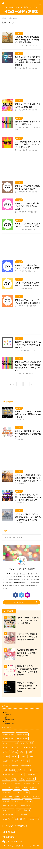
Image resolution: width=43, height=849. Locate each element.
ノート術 (22, 770)
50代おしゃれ (23, 739)
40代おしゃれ (9, 739)
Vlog (15, 752)
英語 (14, 756)
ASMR (6, 756)
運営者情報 (10, 837)
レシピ (23, 756)
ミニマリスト (16, 747)
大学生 (27, 783)
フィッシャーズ (23, 814)
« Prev (12, 384)
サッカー (27, 797)
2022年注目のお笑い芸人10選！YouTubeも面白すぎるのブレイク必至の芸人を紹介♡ (28, 497)
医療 (25, 788)
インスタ (18, 792)
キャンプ (32, 779)
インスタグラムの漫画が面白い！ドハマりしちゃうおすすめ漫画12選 (27, 637)
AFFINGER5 (35, 846)
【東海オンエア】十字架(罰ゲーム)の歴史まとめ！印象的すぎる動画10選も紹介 (27, 39)
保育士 (34, 788)
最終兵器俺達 (20, 819)
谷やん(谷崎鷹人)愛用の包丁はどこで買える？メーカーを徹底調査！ (28, 620)
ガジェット (8, 783)
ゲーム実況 (8, 797)
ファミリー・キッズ (11, 743)
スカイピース (8, 810)
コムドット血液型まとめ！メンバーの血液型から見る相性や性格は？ (28, 434)
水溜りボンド (8, 814)
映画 (17, 788)
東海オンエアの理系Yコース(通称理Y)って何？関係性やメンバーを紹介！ (28, 414)
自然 (14, 779)
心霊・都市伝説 (32, 774)
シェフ (15, 761)
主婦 (5, 747)
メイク (6, 752)
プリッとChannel (24, 810)
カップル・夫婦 (27, 743)
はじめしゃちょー (10, 806)
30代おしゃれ (23, 734)
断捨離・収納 (26, 765)
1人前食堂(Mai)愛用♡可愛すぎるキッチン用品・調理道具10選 (27, 653)
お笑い (37, 797)
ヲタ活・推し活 (30, 747)
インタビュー (17, 801)
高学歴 (18, 783)
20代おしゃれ (9, 734)
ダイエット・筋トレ (11, 765)
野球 (17, 797)
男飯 (31, 756)
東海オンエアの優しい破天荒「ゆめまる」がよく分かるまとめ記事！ (28, 206)
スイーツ (25, 761)
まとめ (29, 801)
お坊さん (7, 792)
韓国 (30, 752)
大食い (6, 761)
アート (37, 783)
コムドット (8, 819)
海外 (22, 752)
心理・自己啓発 (9, 770)
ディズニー (8, 788)
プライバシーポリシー (14, 842)
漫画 (26, 792)
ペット (6, 779)
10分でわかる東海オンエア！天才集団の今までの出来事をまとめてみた (28, 345)
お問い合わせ (21, 602)
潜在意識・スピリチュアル (13, 774)
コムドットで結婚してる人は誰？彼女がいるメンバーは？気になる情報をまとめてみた (28, 517)
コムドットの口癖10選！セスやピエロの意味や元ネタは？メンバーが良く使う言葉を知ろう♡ (28, 478)
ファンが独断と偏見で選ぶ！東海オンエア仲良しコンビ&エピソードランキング (28, 144)
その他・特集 (34, 819)
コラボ (31, 127)
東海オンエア (32, 45)
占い (31, 770)
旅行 (22, 779)
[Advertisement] (21, 85)
